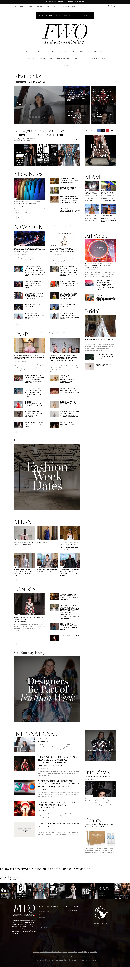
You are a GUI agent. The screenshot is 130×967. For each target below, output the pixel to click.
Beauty (64, 226)
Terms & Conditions (84, 956)
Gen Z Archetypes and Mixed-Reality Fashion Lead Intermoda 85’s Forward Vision (58, 805)
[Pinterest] (107, 130)
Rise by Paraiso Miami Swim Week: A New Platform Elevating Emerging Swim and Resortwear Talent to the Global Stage (108, 196)
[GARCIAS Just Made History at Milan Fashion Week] (24, 533)
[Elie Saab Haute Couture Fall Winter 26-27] (54, 425)
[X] (114, 6)
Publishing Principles (83, 952)
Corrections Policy (72, 952)
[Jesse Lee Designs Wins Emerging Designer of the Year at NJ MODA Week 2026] (18, 284)
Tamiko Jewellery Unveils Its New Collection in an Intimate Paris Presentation (67, 379)
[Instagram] (111, 6)
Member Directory (45, 58)
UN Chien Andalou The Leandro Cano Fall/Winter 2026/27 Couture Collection (69, 414)
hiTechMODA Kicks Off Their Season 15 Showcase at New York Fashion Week (34, 296)
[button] (113, 51)
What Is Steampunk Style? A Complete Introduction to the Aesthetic (69, 596)
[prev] (110, 82)
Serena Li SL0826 (46, 739)
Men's (39, 567)
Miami (87, 190)
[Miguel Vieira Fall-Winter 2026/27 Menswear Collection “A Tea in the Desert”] (70, 560)
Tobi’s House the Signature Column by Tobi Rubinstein (69, 180)
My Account (65, 6)
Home (16, 6)
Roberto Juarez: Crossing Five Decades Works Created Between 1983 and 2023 (105, 298)
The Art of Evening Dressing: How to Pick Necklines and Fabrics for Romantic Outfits (69, 199)
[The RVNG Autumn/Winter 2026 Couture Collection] (18, 404)
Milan (47, 6)
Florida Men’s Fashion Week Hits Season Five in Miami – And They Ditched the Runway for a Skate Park (92, 196)
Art (58, 226)
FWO (15, 199)
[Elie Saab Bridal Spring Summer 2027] (100, 326)
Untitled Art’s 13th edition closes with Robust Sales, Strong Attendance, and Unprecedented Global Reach (105, 285)
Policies (65, 952)
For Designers (63, 58)
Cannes (70, 333)
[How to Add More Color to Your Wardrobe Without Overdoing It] (29, 189)
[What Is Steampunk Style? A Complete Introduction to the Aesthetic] (54, 596)
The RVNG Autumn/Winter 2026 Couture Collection (33, 404)
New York (30, 6)
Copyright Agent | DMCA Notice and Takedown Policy (47, 952)
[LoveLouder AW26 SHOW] (54, 638)
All (51, 173)
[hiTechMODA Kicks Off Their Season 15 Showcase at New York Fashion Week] (18, 295)
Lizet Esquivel (42, 789)
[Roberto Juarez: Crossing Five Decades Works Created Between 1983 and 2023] (89, 297)
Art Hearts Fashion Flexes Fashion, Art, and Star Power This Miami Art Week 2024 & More (99, 265)
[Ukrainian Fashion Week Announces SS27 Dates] (24, 829)
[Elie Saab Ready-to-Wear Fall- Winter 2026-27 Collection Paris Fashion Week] (54, 295)
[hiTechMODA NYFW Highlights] (18, 307)
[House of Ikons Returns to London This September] (77, 114)
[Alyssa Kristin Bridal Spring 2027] (89, 366)
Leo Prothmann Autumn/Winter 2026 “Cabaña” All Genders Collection (69, 626)
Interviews (96, 112)
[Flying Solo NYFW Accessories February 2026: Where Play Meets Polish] (54, 316)
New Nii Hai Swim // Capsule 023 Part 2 (68, 189)
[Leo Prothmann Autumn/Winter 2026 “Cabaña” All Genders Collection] (54, 626)
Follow (77, 139)
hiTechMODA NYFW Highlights (32, 305)
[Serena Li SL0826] (39, 105)
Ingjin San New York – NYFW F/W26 (69, 305)
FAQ (75, 58)
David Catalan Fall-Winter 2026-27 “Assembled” (47, 571)
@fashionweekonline (30, 138)
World (19, 102)
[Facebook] (108, 6)
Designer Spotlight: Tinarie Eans (98, 777)
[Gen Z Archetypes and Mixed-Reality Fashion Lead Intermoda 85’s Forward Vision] (24, 808)
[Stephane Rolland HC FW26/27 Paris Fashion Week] (18, 425)
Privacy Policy (95, 956)
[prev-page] (15, 217)
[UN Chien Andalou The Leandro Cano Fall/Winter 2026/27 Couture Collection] (54, 414)
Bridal (63, 333)
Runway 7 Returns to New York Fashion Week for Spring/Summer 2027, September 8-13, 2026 (29, 250)
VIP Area (29, 51)
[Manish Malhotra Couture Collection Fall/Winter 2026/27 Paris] (54, 391)
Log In (74, 6)
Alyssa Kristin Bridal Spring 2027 (104, 365)
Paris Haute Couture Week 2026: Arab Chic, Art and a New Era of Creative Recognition (29, 357)
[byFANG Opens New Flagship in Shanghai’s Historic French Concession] (18, 414)
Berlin (70, 226)
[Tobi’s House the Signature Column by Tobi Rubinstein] (54, 181)
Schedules (97, 51)
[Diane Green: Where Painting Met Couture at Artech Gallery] (54, 284)
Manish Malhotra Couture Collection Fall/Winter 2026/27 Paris (70, 390)
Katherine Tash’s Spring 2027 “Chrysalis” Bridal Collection (105, 356)
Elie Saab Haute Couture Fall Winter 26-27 (70, 424)
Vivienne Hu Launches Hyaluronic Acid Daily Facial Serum (99, 826)
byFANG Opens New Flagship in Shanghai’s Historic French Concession (34, 414)
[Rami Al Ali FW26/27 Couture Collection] (54, 404)
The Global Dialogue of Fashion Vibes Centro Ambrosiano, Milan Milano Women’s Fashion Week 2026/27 (69, 546)
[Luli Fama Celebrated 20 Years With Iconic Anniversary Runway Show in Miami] (92, 209)
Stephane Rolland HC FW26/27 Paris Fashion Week (34, 424)
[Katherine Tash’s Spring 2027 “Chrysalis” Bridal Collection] (89, 357)
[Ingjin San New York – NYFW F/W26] (54, 307)
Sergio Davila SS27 (44, 542)
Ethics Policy (93, 952)
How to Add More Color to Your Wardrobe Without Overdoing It (27, 203)
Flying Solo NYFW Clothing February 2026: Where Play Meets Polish (34, 316)
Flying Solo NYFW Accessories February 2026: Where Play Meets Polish (69, 316)
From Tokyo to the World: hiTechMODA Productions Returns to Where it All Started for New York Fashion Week (35, 271)
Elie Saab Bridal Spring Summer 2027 (99, 339)
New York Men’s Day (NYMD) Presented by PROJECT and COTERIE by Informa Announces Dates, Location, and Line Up (69, 271)
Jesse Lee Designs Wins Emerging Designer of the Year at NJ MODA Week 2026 (34, 284)
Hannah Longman (20, 206)
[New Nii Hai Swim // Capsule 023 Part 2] (54, 190)
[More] (112, 130)
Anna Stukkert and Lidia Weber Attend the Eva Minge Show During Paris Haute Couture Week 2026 (34, 379)
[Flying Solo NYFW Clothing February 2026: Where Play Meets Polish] (18, 316)
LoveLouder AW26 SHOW (69, 635)
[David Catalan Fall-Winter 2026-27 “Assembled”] (47, 560)
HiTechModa (65, 65)
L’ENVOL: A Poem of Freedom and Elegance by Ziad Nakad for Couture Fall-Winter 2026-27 (34, 392)
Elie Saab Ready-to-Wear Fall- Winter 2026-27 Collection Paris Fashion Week (69, 296)
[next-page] (18, 217)
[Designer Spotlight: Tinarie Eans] (103, 114)
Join (21, 6)
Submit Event (85, 51)
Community (28, 58)
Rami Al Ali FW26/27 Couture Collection (69, 403)
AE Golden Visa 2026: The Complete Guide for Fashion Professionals (70, 210)
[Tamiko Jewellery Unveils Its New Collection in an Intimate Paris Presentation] (54, 378)
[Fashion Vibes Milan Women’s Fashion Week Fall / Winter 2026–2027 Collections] (24, 560)
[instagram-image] (25, 155)
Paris (53, 6)
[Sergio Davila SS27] (47, 533)
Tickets (48, 51)
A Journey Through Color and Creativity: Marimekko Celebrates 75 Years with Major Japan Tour (58, 784)
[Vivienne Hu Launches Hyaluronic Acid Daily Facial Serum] (100, 838)
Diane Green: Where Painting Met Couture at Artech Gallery (69, 283)
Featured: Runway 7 (99, 58)
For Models (61, 51)
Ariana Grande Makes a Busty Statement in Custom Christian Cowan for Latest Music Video (62, 250)
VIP (58, 6)
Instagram (73, 910)
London (40, 6)
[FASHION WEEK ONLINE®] (65, 34)
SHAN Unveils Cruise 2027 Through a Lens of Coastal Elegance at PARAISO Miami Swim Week (108, 219)
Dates (72, 51)
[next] (113, 82)
